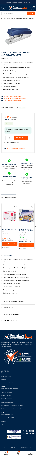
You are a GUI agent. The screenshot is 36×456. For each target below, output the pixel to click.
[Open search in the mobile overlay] (18, 13)
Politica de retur (6, 395)
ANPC (3, 424)
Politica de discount (7, 402)
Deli (3, 231)
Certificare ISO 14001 (7, 418)
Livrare (3, 380)
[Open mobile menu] (3, 8)
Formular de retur (6, 399)
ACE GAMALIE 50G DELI (9, 229)
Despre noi (4, 373)
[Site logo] (18, 8)
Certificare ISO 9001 (7, 414)
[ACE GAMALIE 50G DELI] (9, 216)
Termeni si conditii (6, 392)
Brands (3, 421)
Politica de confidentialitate (9, 389)
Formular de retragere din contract (12, 405)
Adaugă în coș (21, 138)
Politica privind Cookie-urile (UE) (11, 409)
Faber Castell (22, 233)
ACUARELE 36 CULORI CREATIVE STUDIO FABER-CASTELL (26, 230)
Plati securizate (6, 376)
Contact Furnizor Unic (8, 383)
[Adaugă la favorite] (15, 206)
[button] (9, 244)
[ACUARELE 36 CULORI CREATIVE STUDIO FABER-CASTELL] (26, 216)
